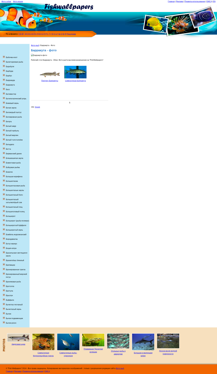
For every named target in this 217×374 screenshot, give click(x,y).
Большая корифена (14, 177)
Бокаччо (9, 172)
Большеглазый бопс (14, 195)
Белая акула (11, 108)
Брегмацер (10, 265)
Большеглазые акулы (15, 190)
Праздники (71, 34)
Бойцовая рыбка (13, 167)
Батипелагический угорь (16, 99)
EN (214, 1)
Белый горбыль (12, 131)
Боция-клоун (11, 248)
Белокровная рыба (14, 117)
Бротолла (10, 286)
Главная (171, 1)
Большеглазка (12, 181)
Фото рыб (35, 45)
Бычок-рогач (11, 323)
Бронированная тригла (15, 270)
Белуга (9, 122)
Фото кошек (18, 1)
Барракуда (10, 80)
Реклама (179, 1)
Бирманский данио (14, 154)
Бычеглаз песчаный (14, 305)
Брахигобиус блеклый (15, 260)
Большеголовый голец (15, 212)
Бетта (8, 149)
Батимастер (11, 94)
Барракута (10, 85)
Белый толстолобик (14, 140)
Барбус (9, 76)
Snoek (37, 107)
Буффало (10, 300)
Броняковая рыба (13, 282)
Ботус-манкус (11, 244)
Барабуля (10, 67)
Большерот (11, 216)
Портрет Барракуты (49, 81)
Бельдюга (10, 144)
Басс (8, 89)
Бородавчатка (12, 239)
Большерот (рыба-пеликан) (17, 221)
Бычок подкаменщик (14, 318)
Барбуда (9, 71)
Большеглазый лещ (14, 207)
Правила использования (195, 1)
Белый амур (11, 126)
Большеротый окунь (14, 230)
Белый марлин (12, 135)
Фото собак (6, 1)
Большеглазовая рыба (15, 186)
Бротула (9, 291)
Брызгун (9, 295)
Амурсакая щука (18, 344)
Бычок (8, 314)
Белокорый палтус (14, 112)
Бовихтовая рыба (13, 163)
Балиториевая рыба (14, 62)
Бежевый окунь (12, 103)
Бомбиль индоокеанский (16, 235)
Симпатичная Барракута (75, 81)
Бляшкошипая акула (14, 158)
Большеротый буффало (16, 225)
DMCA (209, 1)
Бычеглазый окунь (13, 309)
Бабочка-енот (11, 57)
